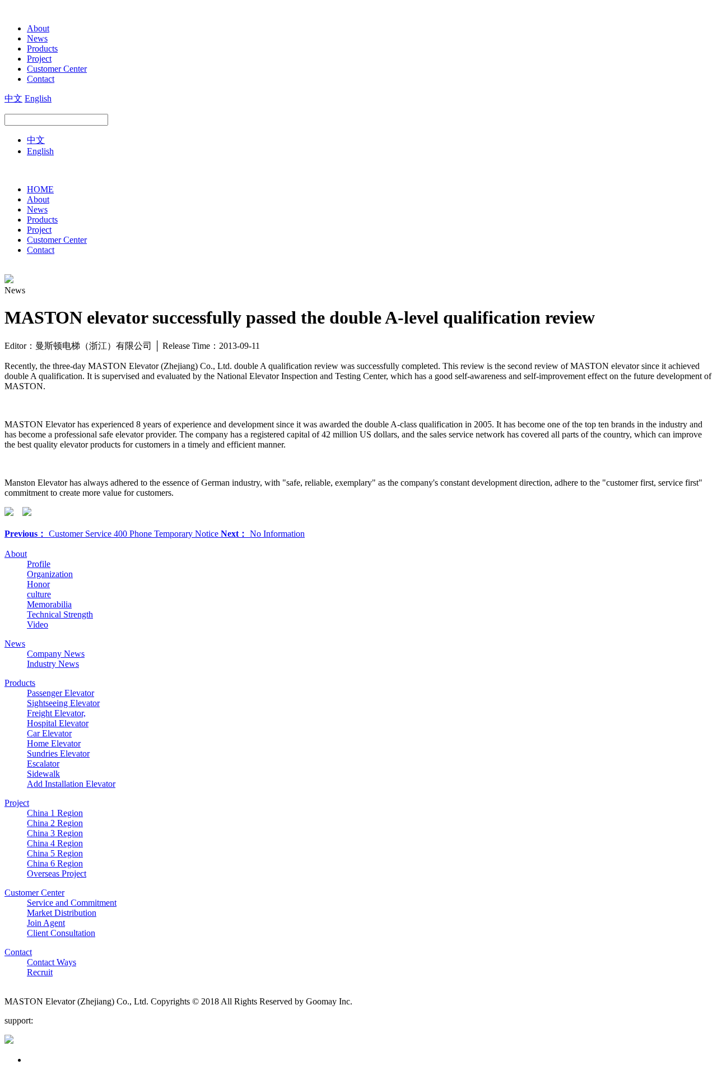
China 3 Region (55, 833)
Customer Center (57, 68)
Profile (38, 564)
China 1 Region (55, 813)
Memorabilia (49, 604)
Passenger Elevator (60, 693)
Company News (56, 653)
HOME (40, 189)
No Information (263, 533)
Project (39, 58)
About (38, 28)
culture (39, 594)
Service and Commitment (72, 902)
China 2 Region (55, 823)
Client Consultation (61, 933)
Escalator (43, 763)
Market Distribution (61, 913)
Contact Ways (51, 962)
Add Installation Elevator (71, 784)
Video (37, 624)
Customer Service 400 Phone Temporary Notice (112, 533)
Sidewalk (43, 773)
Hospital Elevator (58, 723)
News (37, 38)
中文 (13, 98)
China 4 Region (55, 843)
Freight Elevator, (56, 713)
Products (42, 48)
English (38, 98)
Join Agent (46, 923)
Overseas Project (56, 873)
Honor (38, 584)
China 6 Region (55, 863)
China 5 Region (55, 853)
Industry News (53, 664)
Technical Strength (60, 614)
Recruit (40, 972)
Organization (50, 574)
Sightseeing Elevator (63, 703)
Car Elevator (49, 733)
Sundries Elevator (58, 753)
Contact (40, 79)
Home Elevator (54, 743)
